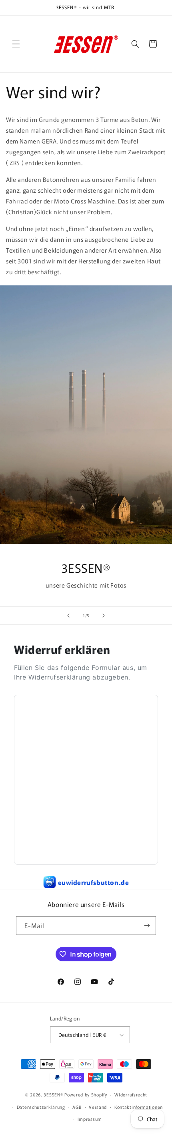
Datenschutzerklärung (41, 1107)
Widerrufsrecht (130, 1094)
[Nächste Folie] (103, 615)
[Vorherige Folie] (68, 615)
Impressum (90, 1119)
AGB (76, 1107)
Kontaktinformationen (138, 1107)
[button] (16, 44)
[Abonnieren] (147, 925)
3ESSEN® (53, 1094)
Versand (98, 1107)
